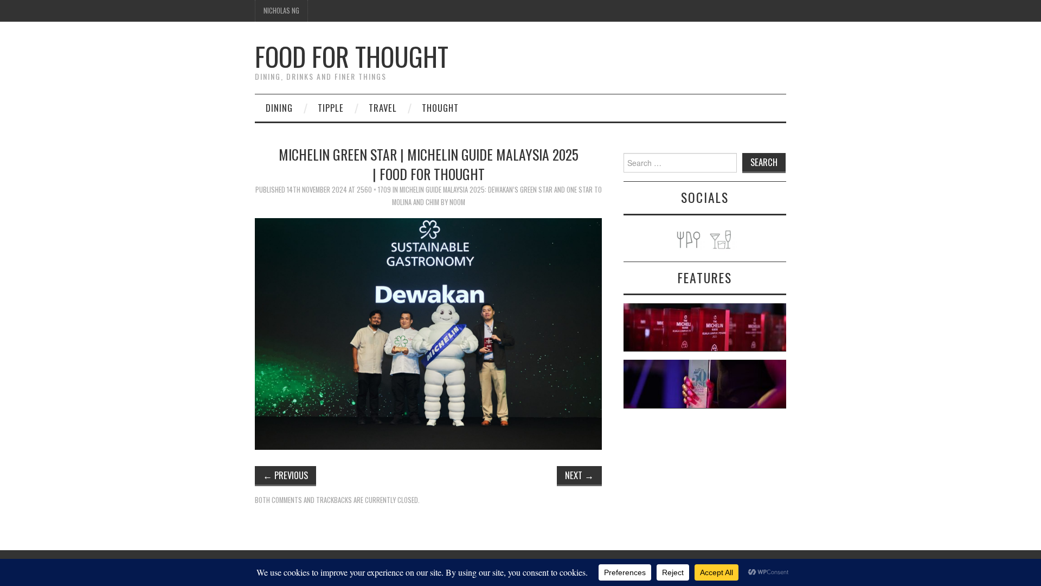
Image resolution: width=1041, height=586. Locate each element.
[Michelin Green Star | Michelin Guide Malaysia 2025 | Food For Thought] (428, 333)
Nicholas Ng (281, 10)
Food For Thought (351, 56)
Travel (383, 107)
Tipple (331, 107)
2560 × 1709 (374, 189)
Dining (279, 107)
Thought (440, 107)
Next (579, 475)
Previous (285, 475)
